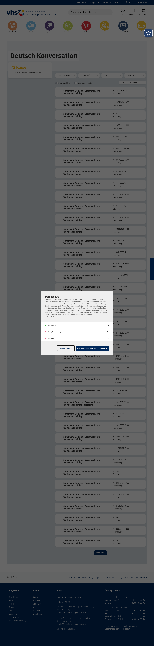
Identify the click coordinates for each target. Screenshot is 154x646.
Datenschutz (67, 317)
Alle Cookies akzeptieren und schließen (92, 348)
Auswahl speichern (66, 348)
